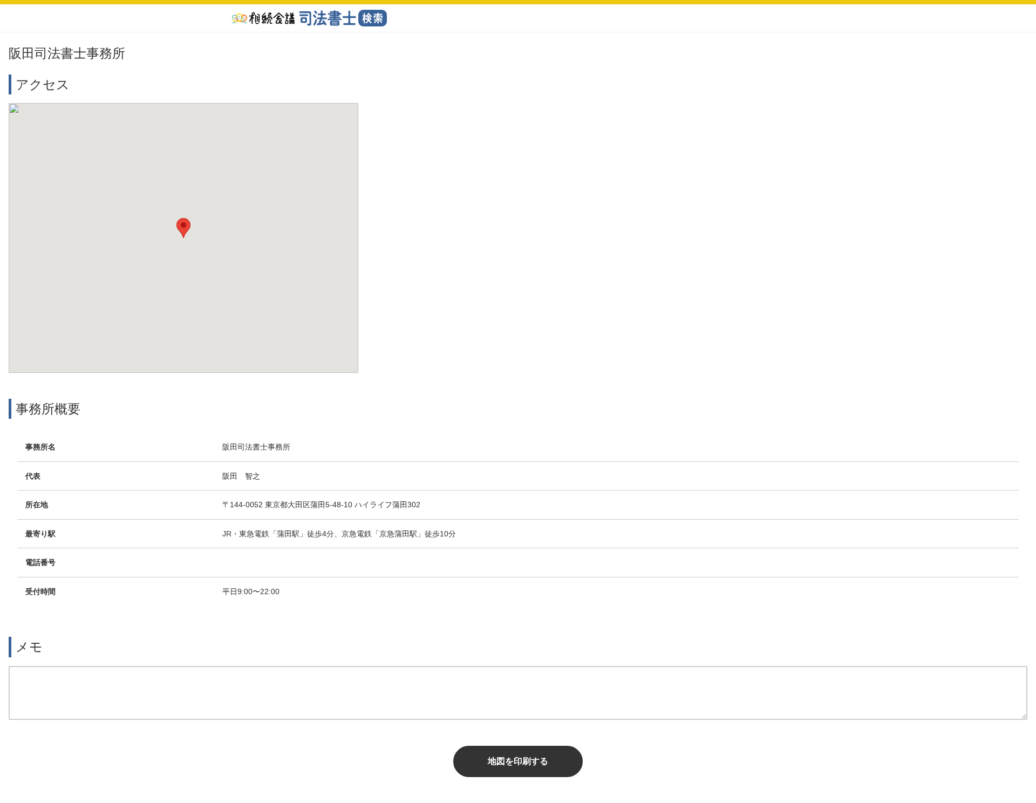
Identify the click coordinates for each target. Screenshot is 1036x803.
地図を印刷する (518, 761)
